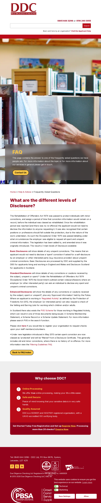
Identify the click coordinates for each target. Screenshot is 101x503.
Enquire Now (61, 429)
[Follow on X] (17, 466)
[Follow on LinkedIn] (22, 466)
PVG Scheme (46, 310)
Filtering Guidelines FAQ (41, 344)
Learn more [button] (87, 482)
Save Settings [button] (64, 496)
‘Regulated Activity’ (50, 298)
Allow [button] (86, 496)
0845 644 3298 (65, 21)
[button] (56, 486)
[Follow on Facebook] (12, 466)
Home (13, 192)
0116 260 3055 (83, 21)
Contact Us (20, 172)
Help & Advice (24, 192)
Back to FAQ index (21, 352)
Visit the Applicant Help (81, 31)
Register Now (69, 426)
